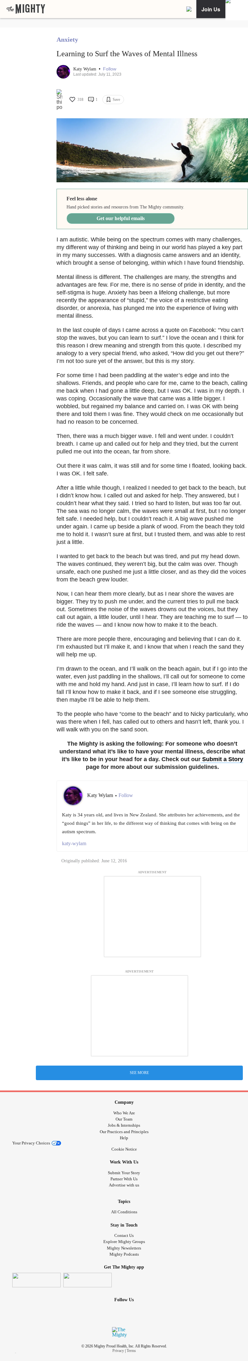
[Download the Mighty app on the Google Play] (87, 1280)
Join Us (211, 9)
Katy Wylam (85, 69)
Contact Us (124, 1235)
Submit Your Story (124, 1172)
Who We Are (124, 1113)
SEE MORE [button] (139, 1072)
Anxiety (67, 39)
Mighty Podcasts (124, 1254)
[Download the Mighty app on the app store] (36, 1280)
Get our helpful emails (121, 218)
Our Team (124, 1119)
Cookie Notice (124, 1149)
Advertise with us (124, 1185)
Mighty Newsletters (124, 1248)
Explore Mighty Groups (124, 1241)
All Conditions (124, 1211)
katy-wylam (74, 843)
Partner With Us (124, 1178)
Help (124, 1137)
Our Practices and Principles (124, 1131)
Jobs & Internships (124, 1125)
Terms (131, 1350)
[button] (109, 69)
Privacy (118, 1350)
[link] (25, 9)
